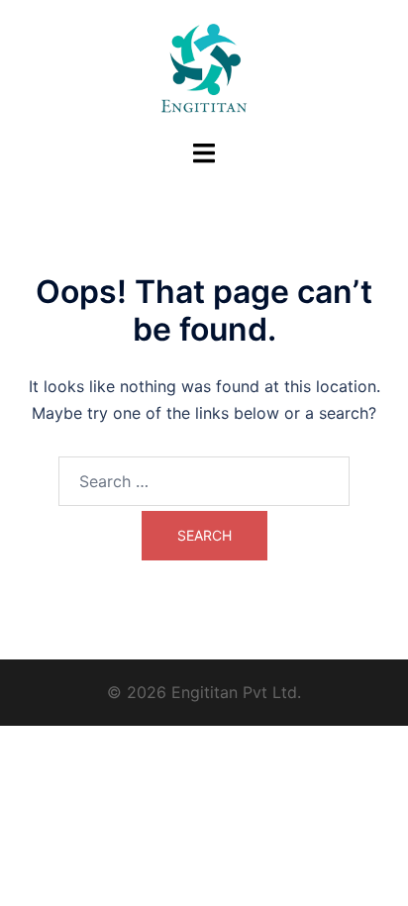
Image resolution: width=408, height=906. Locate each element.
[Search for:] (204, 481)
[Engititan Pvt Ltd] (204, 67)
